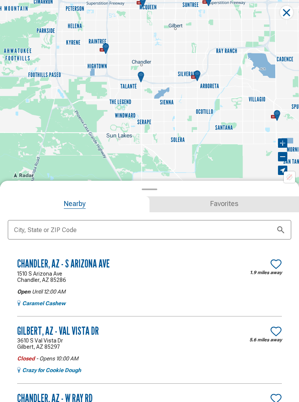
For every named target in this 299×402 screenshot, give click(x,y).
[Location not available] (289, 177)
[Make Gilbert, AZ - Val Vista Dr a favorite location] (276, 331)
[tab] (75, 204)
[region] (149, 93)
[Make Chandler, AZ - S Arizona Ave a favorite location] (276, 264)
